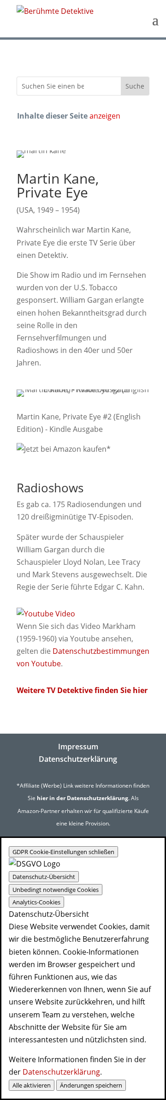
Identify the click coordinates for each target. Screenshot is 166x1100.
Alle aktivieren (31, 1085)
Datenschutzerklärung (78, 759)
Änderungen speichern (91, 1085)
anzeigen (104, 116)
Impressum (78, 746)
